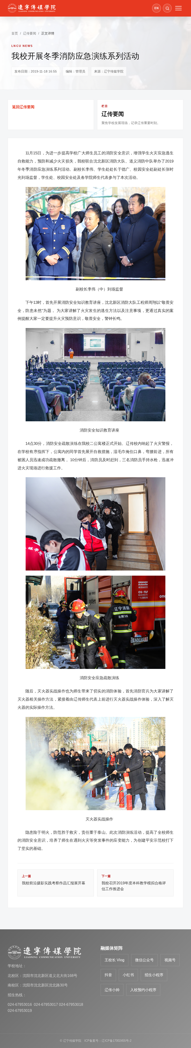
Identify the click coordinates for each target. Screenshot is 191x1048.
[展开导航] (178, 8)
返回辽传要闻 (23, 107)
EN (156, 8)
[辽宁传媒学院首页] (32, 8)
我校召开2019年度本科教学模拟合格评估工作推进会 (134, 882)
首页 (14, 33)
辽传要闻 (29, 33)
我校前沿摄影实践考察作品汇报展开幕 (53, 879)
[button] (167, 8)
